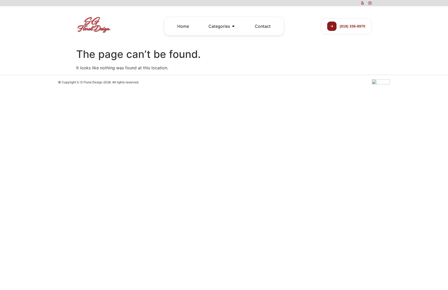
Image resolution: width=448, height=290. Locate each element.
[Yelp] (362, 3)
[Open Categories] (233, 26)
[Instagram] (370, 3)
